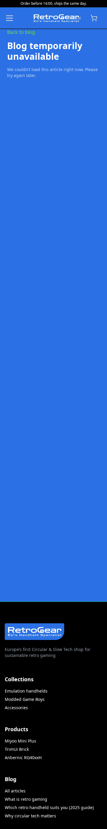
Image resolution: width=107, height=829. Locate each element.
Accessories (16, 707)
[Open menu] (9, 18)
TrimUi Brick (17, 749)
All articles (15, 791)
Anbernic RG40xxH (23, 757)
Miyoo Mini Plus (20, 741)
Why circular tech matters (30, 816)
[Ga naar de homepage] (34, 628)
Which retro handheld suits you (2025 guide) (49, 807)
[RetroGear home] (42, 18)
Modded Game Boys (25, 699)
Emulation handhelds (26, 691)
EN (78, 18)
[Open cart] (94, 18)
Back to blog (21, 32)
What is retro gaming (26, 799)
